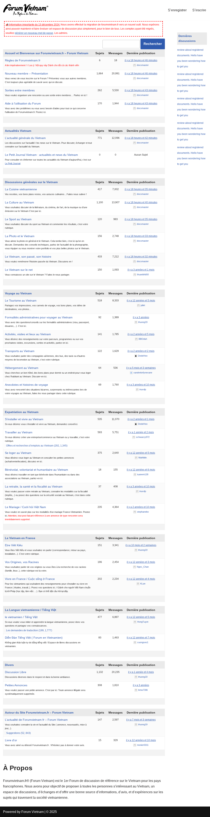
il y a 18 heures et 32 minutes (141, 256)
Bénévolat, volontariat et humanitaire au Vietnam (36, 469)
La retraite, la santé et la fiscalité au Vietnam (34, 486)
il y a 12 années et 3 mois (141, 562)
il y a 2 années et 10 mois (141, 507)
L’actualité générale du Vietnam (25, 138)
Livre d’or (11, 740)
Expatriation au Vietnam (21, 412)
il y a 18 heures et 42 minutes (141, 138)
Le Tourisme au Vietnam (21, 300)
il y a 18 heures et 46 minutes (141, 60)
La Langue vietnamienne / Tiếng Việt (30, 610)
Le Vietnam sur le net (19, 269)
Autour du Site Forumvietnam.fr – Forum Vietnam (39, 712)
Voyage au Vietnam (18, 293)
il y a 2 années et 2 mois (141, 351)
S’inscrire (199, 10)
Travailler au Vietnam (18, 432)
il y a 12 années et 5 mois (141, 300)
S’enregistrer (177, 10)
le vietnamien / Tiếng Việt (21, 617)
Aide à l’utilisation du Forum (23, 103)
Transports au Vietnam (19, 351)
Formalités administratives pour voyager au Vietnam (39, 317)
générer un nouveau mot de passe (34, 33)
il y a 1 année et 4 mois (141, 672)
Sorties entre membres (20, 90)
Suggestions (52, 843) (18, 733)
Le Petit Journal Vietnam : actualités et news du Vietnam (41, 154)
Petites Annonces (16, 685)
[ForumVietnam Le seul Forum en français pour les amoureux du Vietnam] (28, 10)
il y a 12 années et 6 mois (141, 469)
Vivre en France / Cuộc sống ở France (30, 579)
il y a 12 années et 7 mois (141, 637)
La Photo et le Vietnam (19, 236)
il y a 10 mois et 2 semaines (141, 545)
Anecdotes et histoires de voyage (26, 384)
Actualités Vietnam (18, 130)
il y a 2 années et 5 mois (141, 334)
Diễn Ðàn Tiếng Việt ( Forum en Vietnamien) (34, 637)
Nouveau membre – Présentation (26, 73)
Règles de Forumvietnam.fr (22, 60)
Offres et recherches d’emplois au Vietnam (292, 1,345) (36, 445)
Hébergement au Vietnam (21, 367)
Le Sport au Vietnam (18, 219)
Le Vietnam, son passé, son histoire (28, 256)
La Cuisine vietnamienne (21, 189)
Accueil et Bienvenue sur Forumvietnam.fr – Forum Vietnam (46, 53)
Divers (9, 665)
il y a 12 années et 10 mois (141, 740)
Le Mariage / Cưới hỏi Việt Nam (25, 507)
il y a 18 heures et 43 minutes (141, 90)
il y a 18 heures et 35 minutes (141, 189)
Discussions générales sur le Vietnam (31, 182)
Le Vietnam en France (20, 538)
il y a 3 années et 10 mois (141, 384)
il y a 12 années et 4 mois (141, 578)
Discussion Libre (15, 672)
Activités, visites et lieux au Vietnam (28, 334)
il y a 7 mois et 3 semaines (141, 719)
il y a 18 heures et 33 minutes (141, 236)
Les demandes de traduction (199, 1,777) (29, 630)
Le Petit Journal (12, 163)
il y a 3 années (141, 317)
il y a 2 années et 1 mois (141, 419)
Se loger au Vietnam (18, 452)
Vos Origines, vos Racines (22, 562)
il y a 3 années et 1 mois (141, 269)
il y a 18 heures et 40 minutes (141, 202)
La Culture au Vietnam (19, 202)
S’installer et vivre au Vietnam (24, 419)
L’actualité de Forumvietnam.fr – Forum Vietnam (36, 719)
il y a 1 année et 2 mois (141, 432)
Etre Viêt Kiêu (14, 545)
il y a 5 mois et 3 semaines (141, 367)
